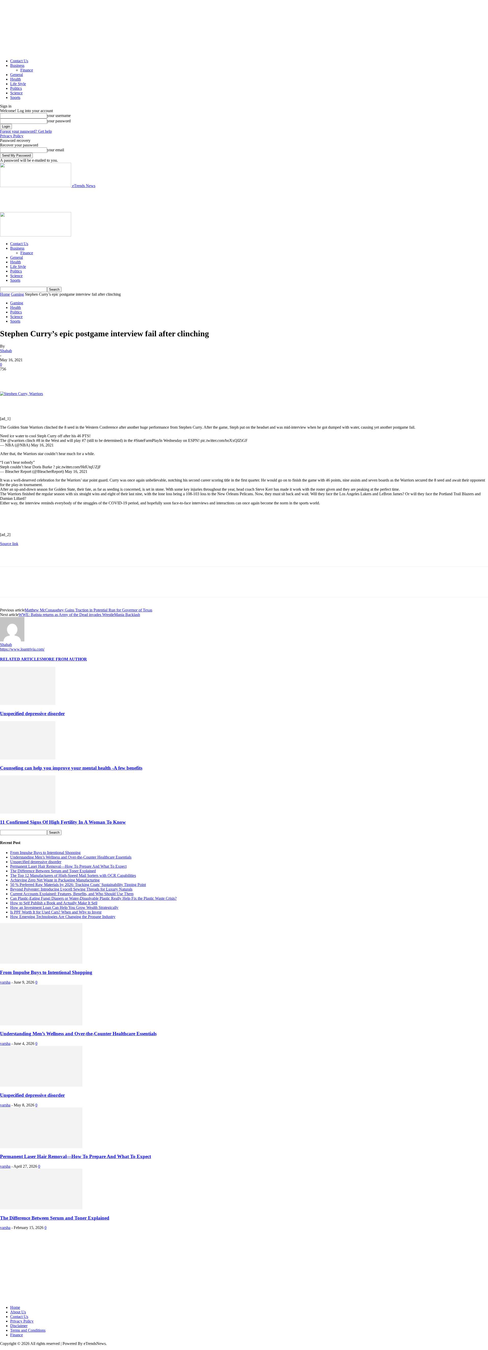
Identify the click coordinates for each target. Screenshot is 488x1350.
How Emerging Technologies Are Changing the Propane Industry (62, 916)
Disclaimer (18, 1326)
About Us (18, 1312)
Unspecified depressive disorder (32, 713)
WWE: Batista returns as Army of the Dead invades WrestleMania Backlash (79, 614)
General (16, 74)
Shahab (6, 351)
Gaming (17, 294)
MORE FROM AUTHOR (64, 659)
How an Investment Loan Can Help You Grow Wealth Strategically (64, 907)
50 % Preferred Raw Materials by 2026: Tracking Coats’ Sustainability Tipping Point (78, 884)
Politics (16, 88)
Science (16, 93)
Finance (26, 70)
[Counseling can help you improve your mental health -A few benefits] (27, 758)
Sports (15, 97)
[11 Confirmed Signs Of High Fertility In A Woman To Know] (27, 812)
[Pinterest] (45, 377)
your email (55, 150)
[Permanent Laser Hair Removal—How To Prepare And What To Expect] (41, 1147)
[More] (81, 376)
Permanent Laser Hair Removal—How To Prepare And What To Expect (68, 866)
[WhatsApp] (63, 377)
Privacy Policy (11, 136)
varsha (5, 982)
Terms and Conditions (27, 1330)
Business (17, 65)
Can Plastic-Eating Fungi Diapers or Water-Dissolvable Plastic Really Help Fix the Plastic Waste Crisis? (93, 898)
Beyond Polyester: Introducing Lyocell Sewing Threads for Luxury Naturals (71, 889)
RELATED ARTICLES (21, 659)
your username (59, 115)
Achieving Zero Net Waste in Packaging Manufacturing (55, 880)
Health (15, 79)
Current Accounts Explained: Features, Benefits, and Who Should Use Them (71, 894)
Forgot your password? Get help (26, 131)
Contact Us (19, 61)
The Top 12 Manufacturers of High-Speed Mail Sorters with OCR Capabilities (73, 875)
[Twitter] (26, 377)
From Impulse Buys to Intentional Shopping (45, 852)
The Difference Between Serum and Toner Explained (53, 871)
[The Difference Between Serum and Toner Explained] (41, 1208)
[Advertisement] (92, 199)
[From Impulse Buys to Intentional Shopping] (41, 962)
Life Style (18, 84)
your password (59, 121)
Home (5, 294)
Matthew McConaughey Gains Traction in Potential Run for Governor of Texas (88, 610)
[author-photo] (12, 640)
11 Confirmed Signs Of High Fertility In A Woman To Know (63, 822)
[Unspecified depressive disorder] (27, 703)
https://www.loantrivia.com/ (22, 649)
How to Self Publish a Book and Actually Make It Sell (53, 903)
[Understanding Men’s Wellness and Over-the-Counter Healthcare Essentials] (41, 1024)
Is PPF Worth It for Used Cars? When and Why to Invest (55, 912)
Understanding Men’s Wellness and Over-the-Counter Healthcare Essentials (70, 857)
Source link (9, 544)
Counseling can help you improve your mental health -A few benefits (71, 768)
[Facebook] (8, 377)
